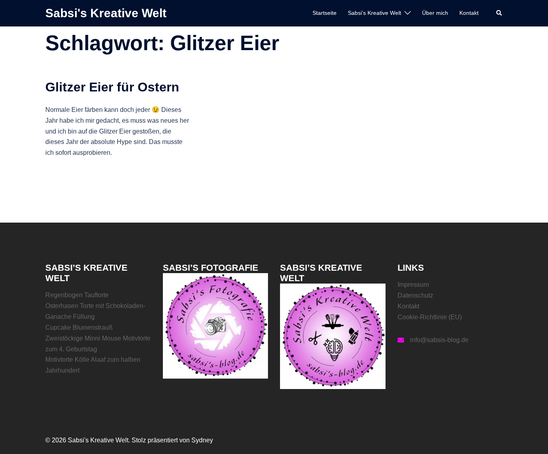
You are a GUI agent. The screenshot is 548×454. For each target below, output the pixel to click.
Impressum (413, 284)
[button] (499, 13)
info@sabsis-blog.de (439, 339)
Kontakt (469, 13)
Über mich (435, 13)
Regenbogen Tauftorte (77, 295)
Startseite (325, 13)
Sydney (202, 440)
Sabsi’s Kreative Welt (374, 13)
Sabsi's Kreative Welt (105, 13)
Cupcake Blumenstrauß (79, 327)
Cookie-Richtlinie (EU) (430, 317)
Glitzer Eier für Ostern (112, 87)
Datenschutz (415, 295)
